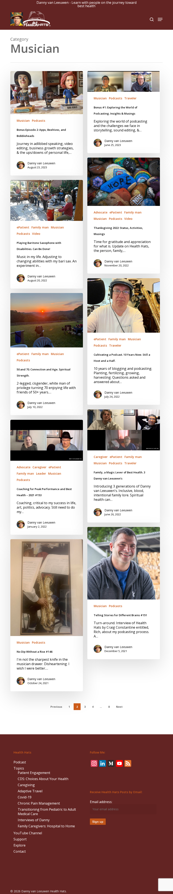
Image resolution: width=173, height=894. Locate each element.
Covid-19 (24, 797)
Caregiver (101, 457)
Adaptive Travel (30, 791)
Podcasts (38, 121)
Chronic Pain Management (39, 803)
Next (119, 707)
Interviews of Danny (34, 820)
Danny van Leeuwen (41, 163)
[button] (160, 19)
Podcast (20, 762)
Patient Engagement (34, 773)
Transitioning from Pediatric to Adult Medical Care (47, 811)
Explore (20, 845)
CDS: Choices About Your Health (43, 779)
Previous (56, 707)
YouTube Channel (28, 833)
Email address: (101, 801)
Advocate (100, 212)
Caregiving (26, 785)
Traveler (130, 98)
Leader (41, 473)
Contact (20, 851)
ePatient (115, 212)
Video (128, 219)
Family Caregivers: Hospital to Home (46, 826)
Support (20, 839)
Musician (23, 121)
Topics (19, 768)
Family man (133, 212)
